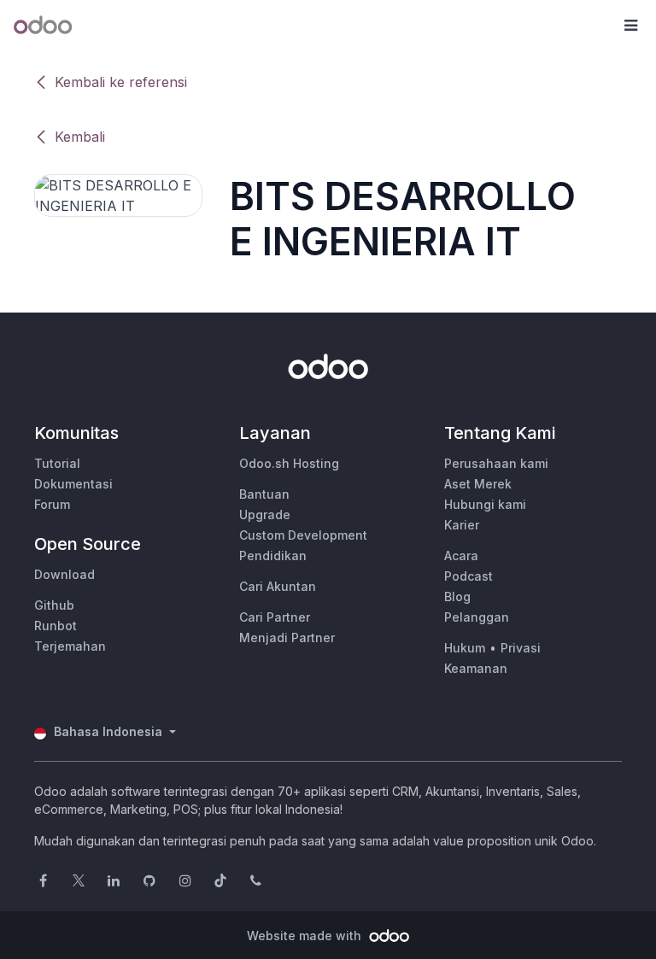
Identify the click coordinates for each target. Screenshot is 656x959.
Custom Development (303, 535)
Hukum (464, 647)
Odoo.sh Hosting (289, 463)
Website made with (306, 935)
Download (64, 574)
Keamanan (475, 668)
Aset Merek (478, 484)
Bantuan (264, 494)
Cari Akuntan (277, 586)
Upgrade (264, 514)
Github (54, 605)
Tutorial (57, 463)
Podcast (468, 576)
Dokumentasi (73, 484)
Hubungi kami (485, 504)
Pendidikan (273, 555)
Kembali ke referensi (121, 82)
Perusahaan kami (496, 463)
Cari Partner (274, 617)
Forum (52, 504)
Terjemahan (70, 646)
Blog (457, 596)
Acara (461, 555)
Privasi (521, 647)
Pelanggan (476, 617)
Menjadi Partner (287, 637)
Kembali (80, 136)
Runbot (55, 625)
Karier (461, 525)
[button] (630, 25)
